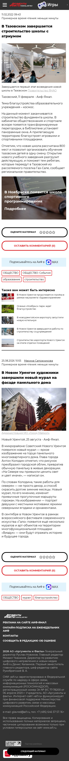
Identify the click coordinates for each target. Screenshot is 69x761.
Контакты (10, 635)
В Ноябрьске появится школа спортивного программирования (33, 196)
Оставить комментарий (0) (34, 245)
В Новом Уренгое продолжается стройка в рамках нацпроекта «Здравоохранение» (40, 296)
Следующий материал (33, 751)
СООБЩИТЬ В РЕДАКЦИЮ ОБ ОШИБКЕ (29, 640)
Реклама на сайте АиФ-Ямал (24, 622)
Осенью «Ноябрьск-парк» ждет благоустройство (34, 307)
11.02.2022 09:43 (11, 14)
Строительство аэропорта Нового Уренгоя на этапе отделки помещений (41, 341)
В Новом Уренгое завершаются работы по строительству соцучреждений (40, 330)
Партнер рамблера (33, 744)
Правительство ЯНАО (42, 90)
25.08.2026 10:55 (11, 360)
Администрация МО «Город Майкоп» (26, 433)
